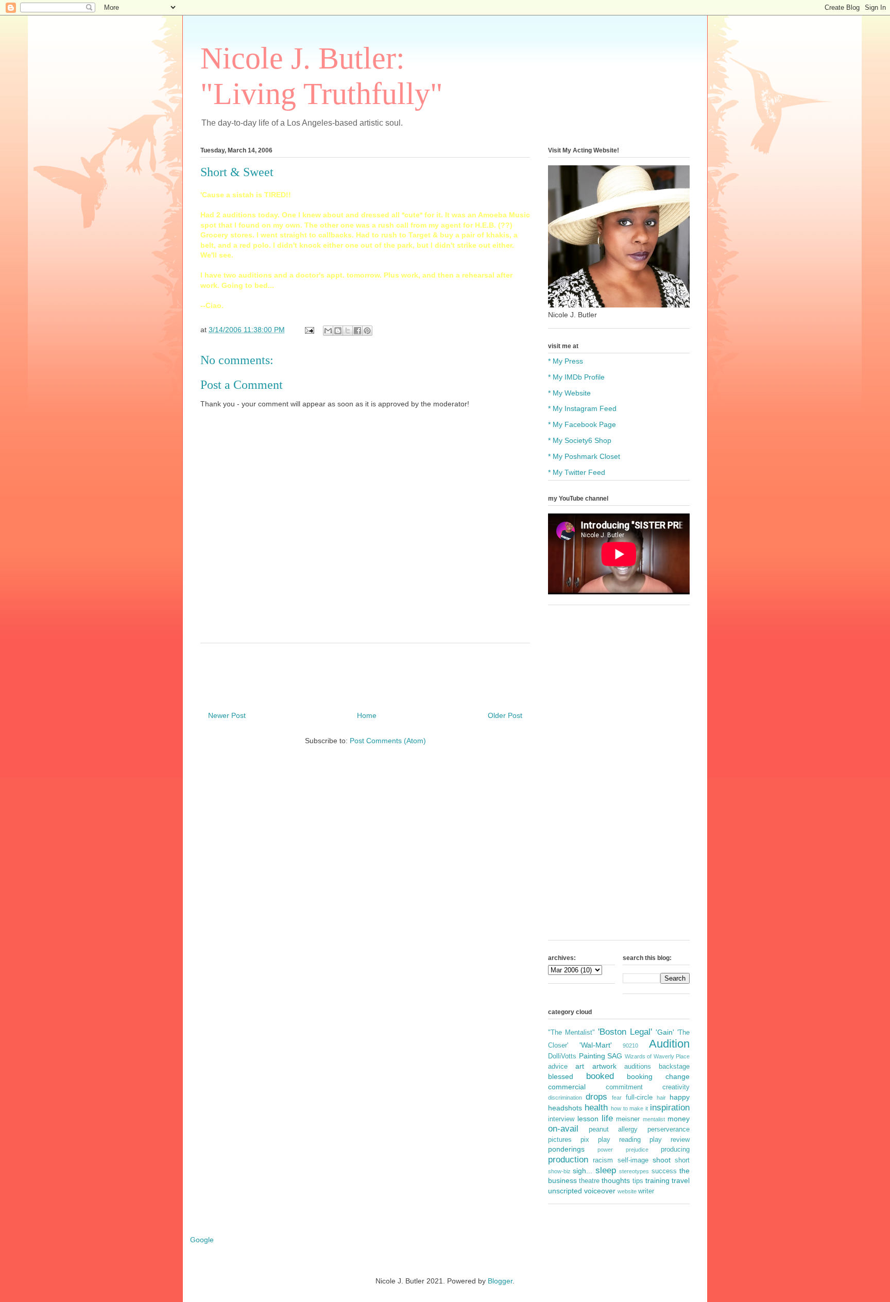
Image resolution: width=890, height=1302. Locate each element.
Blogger (500, 1281)
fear (617, 1097)
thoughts (616, 1180)
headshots (565, 1108)
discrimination (565, 1097)
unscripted (565, 1191)
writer (646, 1191)
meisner (628, 1119)
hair (661, 1097)
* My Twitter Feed (576, 472)
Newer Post (227, 715)
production (568, 1159)
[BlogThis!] (338, 331)
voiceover (599, 1191)
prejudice (637, 1149)
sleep (605, 1170)
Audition (669, 1043)
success (664, 1171)
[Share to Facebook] (357, 331)
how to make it (629, 1108)
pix (584, 1139)
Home (366, 715)
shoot (662, 1160)
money (679, 1119)
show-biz (559, 1171)
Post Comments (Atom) (388, 740)
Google (202, 1240)
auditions (637, 1066)
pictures (560, 1139)
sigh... (582, 1171)
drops (596, 1097)
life (607, 1118)
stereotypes (634, 1171)
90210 (630, 1045)
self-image (633, 1160)
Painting (592, 1056)
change (677, 1076)
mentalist (654, 1119)
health (596, 1107)
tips (637, 1181)
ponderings (566, 1149)
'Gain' (665, 1032)
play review (669, 1139)
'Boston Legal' (625, 1032)
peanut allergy (613, 1129)
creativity (676, 1087)
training (657, 1180)
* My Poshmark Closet (584, 456)
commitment (624, 1087)
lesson (587, 1119)
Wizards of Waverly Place (657, 1056)
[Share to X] (348, 331)
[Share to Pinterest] (367, 331)
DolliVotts (562, 1056)
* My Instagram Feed (582, 408)
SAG (614, 1056)
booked (600, 1076)
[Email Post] (308, 330)
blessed (560, 1076)
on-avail (563, 1129)
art (579, 1066)
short (682, 1160)
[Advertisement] (619, 777)
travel (681, 1180)
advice (558, 1066)
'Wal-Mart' (595, 1045)
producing (675, 1149)
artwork (604, 1066)
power (605, 1149)
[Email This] (328, 331)
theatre (589, 1181)
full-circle (639, 1097)
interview (561, 1119)
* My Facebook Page (582, 424)
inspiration (670, 1107)
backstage (674, 1066)
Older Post (505, 715)
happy (680, 1097)
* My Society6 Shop (579, 440)
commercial (567, 1087)
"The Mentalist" (571, 1032)
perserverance (668, 1129)
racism (603, 1160)
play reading (619, 1139)
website (627, 1191)
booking (640, 1076)
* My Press (565, 361)
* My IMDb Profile (576, 377)
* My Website (569, 393)
